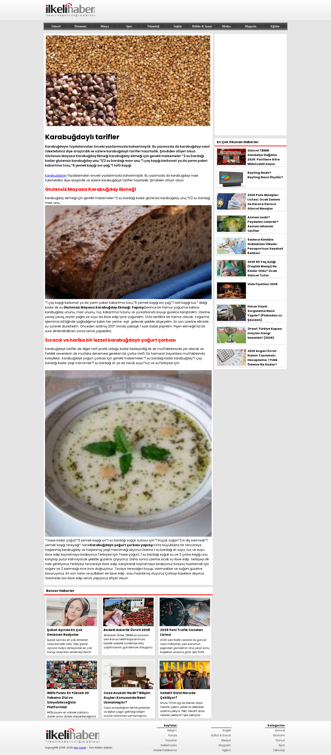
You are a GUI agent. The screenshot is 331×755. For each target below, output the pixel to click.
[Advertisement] (251, 84)
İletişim (172, 730)
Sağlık (178, 26)
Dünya (105, 26)
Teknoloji (153, 26)
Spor (129, 26)
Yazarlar (171, 740)
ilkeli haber (79, 747)
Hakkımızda (169, 745)
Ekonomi (80, 26)
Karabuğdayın (56, 175)
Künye (172, 735)
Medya (226, 26)
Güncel (56, 26)
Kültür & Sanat (202, 26)
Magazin (250, 26)
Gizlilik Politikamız (165, 750)
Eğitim (275, 26)
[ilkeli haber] (71, 18)
